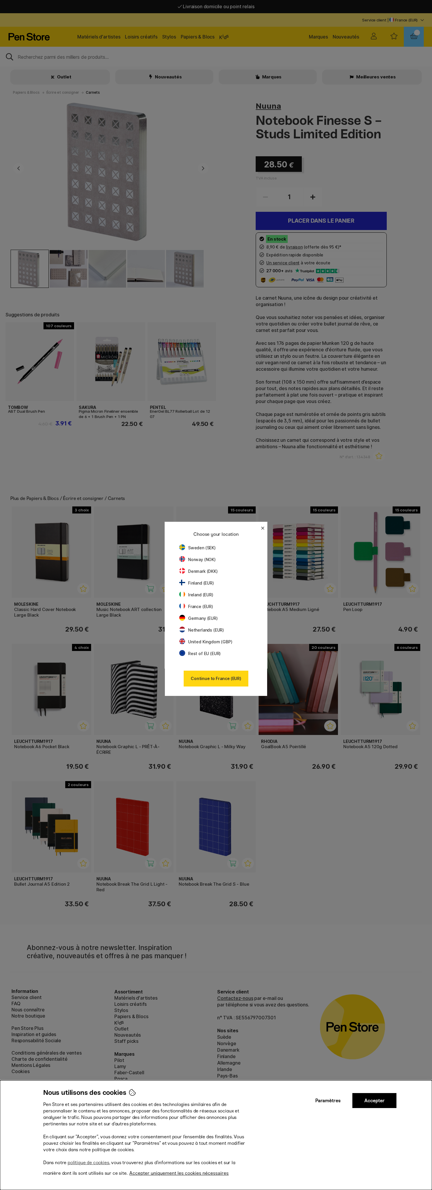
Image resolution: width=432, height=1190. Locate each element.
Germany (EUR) (203, 618)
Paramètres (328, 1100)
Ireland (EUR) (200, 594)
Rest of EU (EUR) (204, 653)
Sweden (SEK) (202, 547)
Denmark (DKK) (203, 571)
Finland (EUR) (201, 582)
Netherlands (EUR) (206, 629)
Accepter (374, 1100)
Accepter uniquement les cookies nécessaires (179, 1173)
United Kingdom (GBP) (210, 641)
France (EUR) (200, 606)
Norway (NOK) (202, 559)
